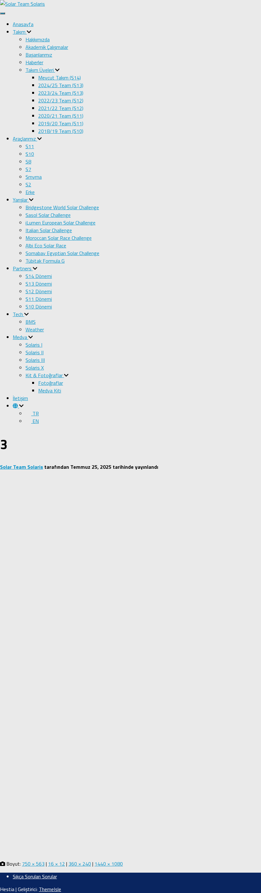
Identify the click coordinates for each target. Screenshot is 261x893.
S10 (29, 154)
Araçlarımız (25, 138)
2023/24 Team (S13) (60, 93)
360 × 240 (79, 864)
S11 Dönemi (38, 299)
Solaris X (34, 367)
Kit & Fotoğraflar (44, 375)
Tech (18, 314)
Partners (23, 268)
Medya (20, 337)
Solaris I (33, 345)
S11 (29, 146)
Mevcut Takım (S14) (59, 77)
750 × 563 (33, 864)
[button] (29, 32)
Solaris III (35, 360)
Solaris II (34, 352)
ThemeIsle (50, 889)
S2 (28, 184)
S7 (28, 169)
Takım (20, 32)
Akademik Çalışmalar (46, 47)
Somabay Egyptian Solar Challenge (62, 253)
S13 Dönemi (38, 283)
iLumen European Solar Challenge (60, 222)
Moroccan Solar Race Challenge (58, 238)
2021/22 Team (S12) (60, 108)
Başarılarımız (38, 55)
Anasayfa (23, 24)
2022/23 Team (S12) (60, 100)
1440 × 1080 (109, 864)
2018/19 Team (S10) (60, 131)
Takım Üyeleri (40, 70)
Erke (30, 192)
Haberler (34, 62)
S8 (28, 161)
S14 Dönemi (38, 276)
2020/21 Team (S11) (60, 116)
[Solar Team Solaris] (22, 4)
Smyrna (33, 177)
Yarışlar (21, 200)
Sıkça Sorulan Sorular (35, 876)
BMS (30, 322)
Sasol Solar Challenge (48, 215)
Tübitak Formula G (45, 261)
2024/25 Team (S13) (60, 85)
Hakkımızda (37, 39)
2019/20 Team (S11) (60, 123)
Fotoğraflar (50, 383)
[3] (130, 851)
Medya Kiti (49, 390)
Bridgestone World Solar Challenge (62, 207)
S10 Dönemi (38, 306)
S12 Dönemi (38, 291)
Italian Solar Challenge (48, 230)
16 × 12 (56, 864)
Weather (34, 329)
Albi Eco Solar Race (45, 245)
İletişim (20, 398)
